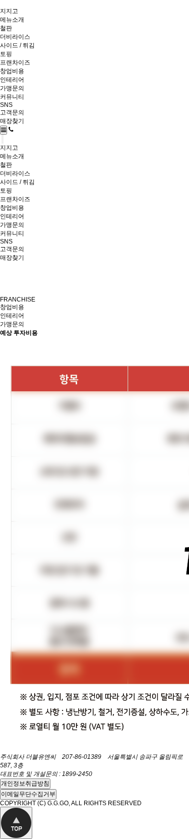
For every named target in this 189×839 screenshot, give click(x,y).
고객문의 (12, 112)
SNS (6, 104)
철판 (6, 28)
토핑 (6, 53)
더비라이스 (15, 36)
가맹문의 (12, 88)
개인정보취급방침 (25, 783)
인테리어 (12, 79)
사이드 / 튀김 (17, 45)
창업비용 (12, 71)
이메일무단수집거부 (28, 794)
